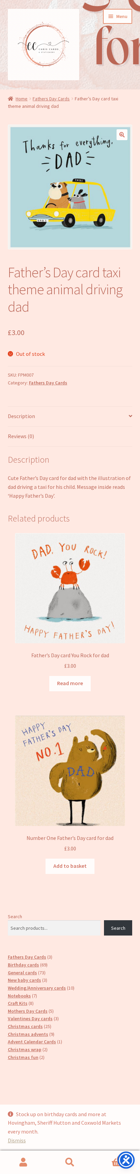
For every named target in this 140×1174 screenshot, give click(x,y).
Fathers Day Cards (51, 99)
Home (22, 99)
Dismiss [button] (17, 1140)
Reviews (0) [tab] (21, 436)
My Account (23, 1162)
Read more (70, 683)
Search (15, 916)
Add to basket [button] (70, 865)
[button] (122, 134)
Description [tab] (21, 416)
